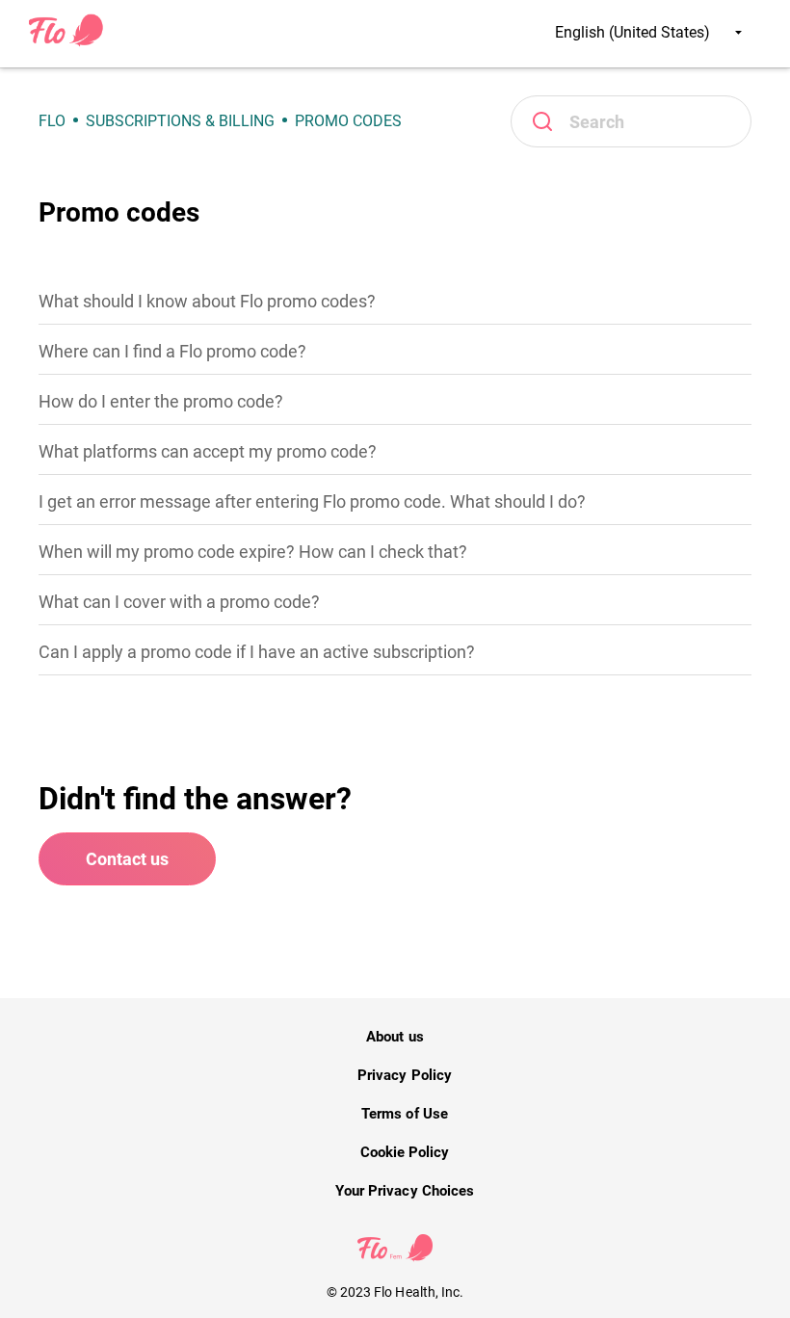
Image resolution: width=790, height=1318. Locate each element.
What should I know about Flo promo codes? (207, 301)
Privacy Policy (404, 1075)
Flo (52, 121)
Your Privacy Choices (404, 1190)
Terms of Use (404, 1113)
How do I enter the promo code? (161, 401)
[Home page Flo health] (66, 42)
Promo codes (348, 121)
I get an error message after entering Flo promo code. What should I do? (312, 501)
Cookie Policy (404, 1152)
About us (394, 1036)
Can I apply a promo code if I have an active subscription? (257, 652)
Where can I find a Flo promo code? (172, 351)
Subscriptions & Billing (180, 121)
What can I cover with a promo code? (179, 602)
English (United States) (634, 32)
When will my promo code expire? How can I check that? (253, 551)
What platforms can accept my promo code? (208, 451)
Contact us (127, 859)
